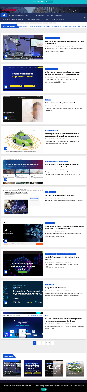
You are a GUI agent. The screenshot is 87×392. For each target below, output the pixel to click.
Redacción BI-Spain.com (65, 46)
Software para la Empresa (18, 15)
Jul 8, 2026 (50, 231)
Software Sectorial (54, 15)
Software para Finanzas (52, 68)
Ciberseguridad (49, 284)
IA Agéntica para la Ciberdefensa (55, 288)
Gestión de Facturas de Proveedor (66, 253)
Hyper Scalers (38, 15)
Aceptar (44, 389)
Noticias (22, 23)
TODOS (27, 23)
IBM (46, 192)
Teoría (50, 23)
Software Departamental (12, 19)
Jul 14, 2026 (50, 198)
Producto (45, 23)
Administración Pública (36, 23)
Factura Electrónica (51, 253)
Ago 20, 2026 (50, 46)
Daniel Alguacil (62, 77)
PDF (55, 23)
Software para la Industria (52, 161)
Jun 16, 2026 (50, 323)
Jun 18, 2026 (50, 291)
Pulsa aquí (49, 1)
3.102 (48, 343)
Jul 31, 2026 (50, 138)
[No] (85, 387)
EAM (47, 315)
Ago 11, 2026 (50, 77)
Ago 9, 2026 (50, 106)
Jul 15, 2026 (50, 169)
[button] (85, 17)
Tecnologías (64, 161)
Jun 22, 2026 (50, 262)
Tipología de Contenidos (55, 19)
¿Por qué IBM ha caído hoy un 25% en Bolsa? (60, 195)
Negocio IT (48, 99)
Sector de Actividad (34, 19)
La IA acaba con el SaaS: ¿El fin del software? (60, 103)
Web (17, 23)
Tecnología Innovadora (51, 130)
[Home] (4, 15)
